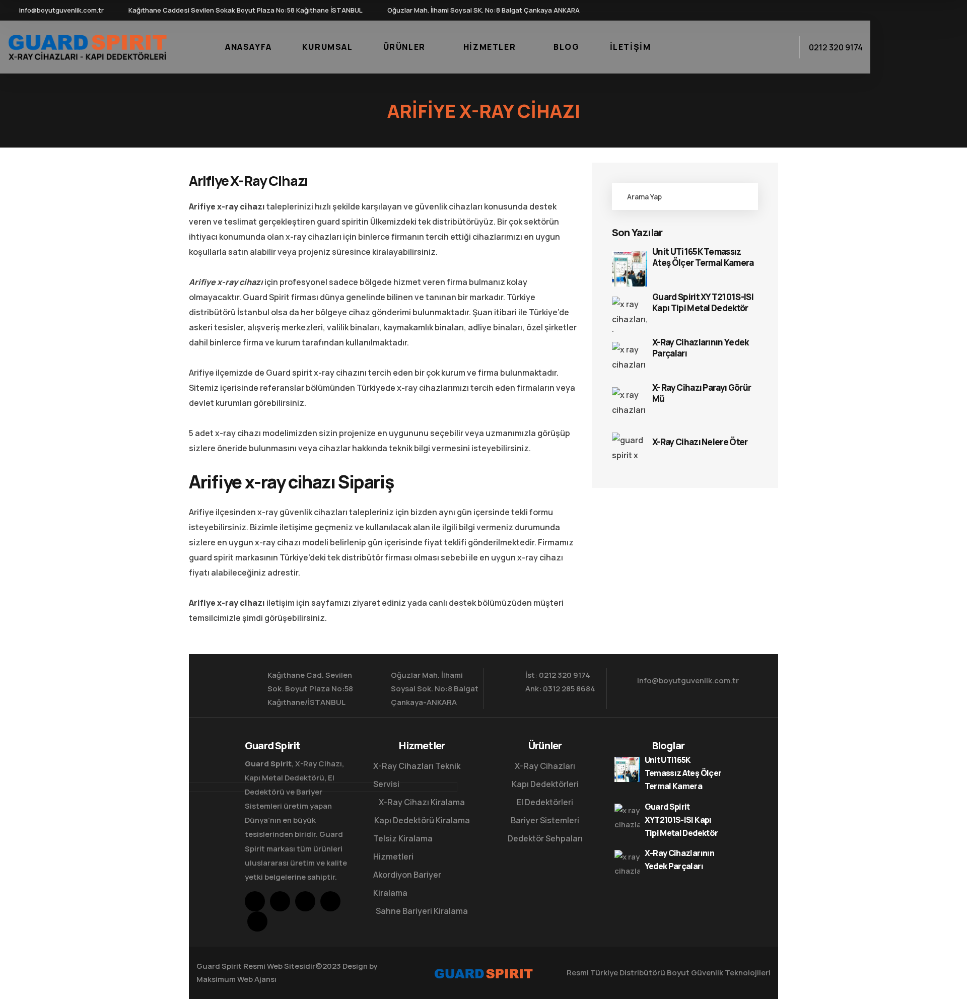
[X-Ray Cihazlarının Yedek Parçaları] (629, 359)
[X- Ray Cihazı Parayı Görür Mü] (629, 404)
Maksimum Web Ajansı (236, 979)
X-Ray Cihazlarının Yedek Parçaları (700, 348)
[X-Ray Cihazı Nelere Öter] (629, 450)
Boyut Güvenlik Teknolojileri (719, 972)
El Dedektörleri (545, 802)
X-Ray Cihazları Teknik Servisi (416, 775)
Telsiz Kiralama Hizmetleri (403, 847)
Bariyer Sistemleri (545, 820)
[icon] (785, 10)
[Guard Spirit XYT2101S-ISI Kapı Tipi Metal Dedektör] (629, 314)
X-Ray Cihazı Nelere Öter (700, 442)
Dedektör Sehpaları (545, 838)
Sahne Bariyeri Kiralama (422, 910)
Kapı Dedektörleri (545, 784)
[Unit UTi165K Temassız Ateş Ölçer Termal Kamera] (629, 269)
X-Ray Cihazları (545, 765)
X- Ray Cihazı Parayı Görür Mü (701, 393)
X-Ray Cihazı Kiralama (422, 802)
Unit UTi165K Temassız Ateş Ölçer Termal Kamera (703, 257)
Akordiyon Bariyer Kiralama (407, 883)
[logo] (87, 46)
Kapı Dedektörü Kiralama (422, 820)
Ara (739, 196)
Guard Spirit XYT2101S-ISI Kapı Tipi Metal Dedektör (702, 303)
